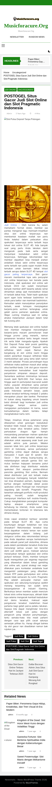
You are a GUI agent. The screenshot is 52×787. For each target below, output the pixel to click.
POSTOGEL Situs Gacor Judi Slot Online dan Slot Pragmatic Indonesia (25, 648)
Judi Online (10, 89)
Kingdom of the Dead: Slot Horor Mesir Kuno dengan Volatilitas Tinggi (31, 723)
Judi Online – (12, 225)
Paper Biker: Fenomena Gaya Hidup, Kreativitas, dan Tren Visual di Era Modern (36, 60)
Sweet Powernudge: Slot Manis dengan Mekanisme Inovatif (31, 759)
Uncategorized (25, 89)
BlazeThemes (32, 783)
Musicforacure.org (26, 26)
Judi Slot (25, 641)
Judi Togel (38, 641)
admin (9, 113)
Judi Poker (11, 641)
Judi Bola (18, 636)
